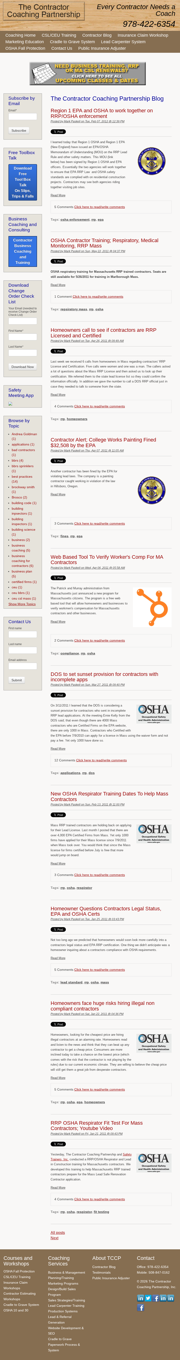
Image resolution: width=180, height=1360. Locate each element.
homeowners (77, 419)
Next (54, 1238)
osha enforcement (75, 219)
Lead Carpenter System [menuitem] (123, 41)
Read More (58, 195)
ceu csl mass (24, 598)
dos (92, 773)
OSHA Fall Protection (19, 1271)
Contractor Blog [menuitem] (97, 35)
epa (101, 219)
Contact (145, 1258)
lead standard (71, 982)
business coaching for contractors (23, 561)
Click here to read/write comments (99, 207)
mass (105, 982)
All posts (58, 1233)
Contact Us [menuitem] (61, 48)
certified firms (24, 582)
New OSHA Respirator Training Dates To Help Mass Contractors (109, 796)
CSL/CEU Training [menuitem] (59, 35)
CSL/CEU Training (17, 1277)
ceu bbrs (21, 593)
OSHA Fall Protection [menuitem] (25, 48)
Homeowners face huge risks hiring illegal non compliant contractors (102, 1005)
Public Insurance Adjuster (111, 1278)
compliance (69, 653)
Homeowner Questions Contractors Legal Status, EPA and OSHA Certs (106, 911)
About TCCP (106, 1258)
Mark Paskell (72, 121)
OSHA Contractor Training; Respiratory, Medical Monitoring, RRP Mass (104, 243)
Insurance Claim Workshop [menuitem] (143, 35)
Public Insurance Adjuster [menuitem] (102, 48)
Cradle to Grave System (21, 1305)
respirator (84, 888)
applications (70, 773)
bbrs (17, 460)
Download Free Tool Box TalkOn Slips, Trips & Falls (23, 182)
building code (24, 503)
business (21, 540)
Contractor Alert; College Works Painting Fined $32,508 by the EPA (103, 442)
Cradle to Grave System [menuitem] (72, 41)
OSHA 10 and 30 (16, 1310)
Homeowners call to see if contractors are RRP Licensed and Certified (104, 332)
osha (99, 309)
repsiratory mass (73, 309)
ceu (17, 587)
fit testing (101, 1212)
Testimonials (101, 1272)
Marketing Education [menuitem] (24, 41)
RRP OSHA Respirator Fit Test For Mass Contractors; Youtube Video (97, 1125)
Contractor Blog (104, 1267)
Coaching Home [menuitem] (20, 35)
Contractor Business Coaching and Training (22, 251)
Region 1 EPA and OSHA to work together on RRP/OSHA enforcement (102, 113)
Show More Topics (22, 604)
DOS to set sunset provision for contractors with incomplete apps (104, 676)
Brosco (19, 497)
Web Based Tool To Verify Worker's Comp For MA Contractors (107, 559)
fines (64, 536)
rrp (93, 219)
